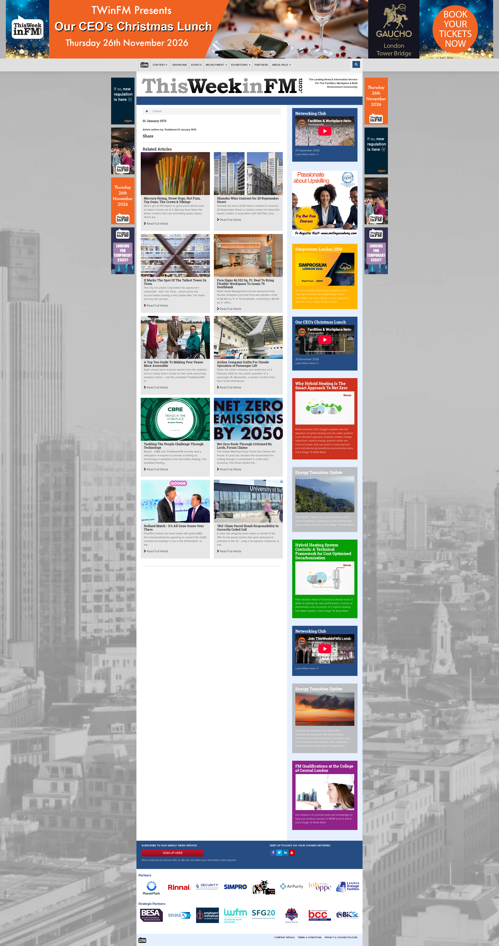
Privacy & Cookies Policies (341, 937)
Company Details (284, 937)
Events (196, 64)
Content (159, 64)
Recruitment (215, 64)
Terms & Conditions (310, 937)
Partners (261, 64)
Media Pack (280, 64)
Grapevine (179, 64)
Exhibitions (240, 64)
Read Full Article (157, 224)
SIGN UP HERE (173, 853)
